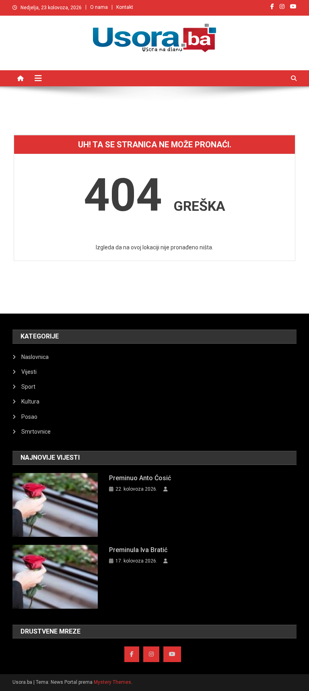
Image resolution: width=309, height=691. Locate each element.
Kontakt (124, 7)
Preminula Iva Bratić (138, 550)
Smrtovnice (36, 431)
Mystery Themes (112, 682)
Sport (28, 386)
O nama (99, 7)
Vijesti (29, 372)
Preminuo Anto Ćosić (140, 478)
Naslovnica (35, 357)
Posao (29, 417)
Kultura (30, 401)
